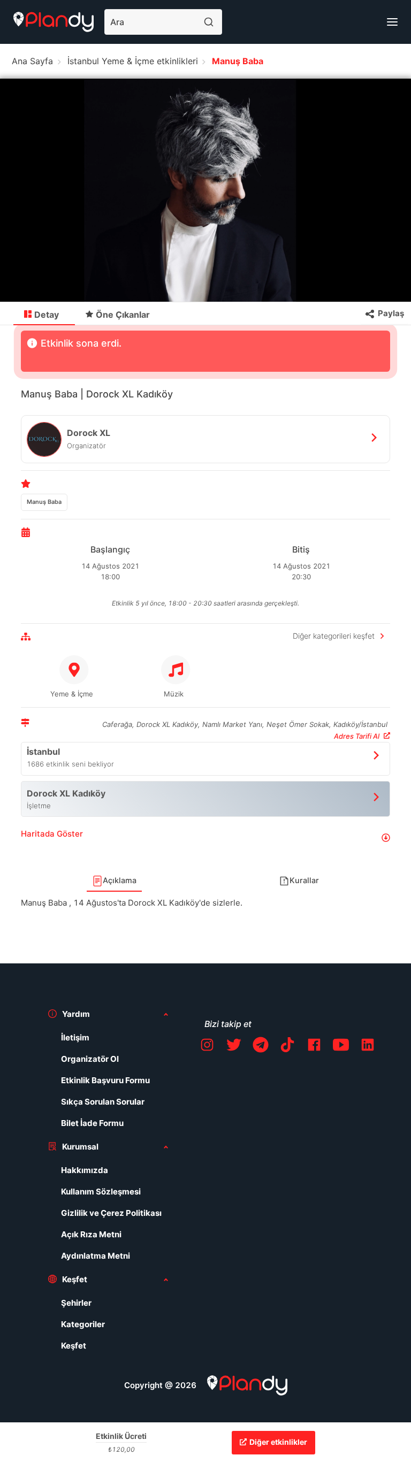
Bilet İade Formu (92, 1123)
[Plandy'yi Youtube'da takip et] (341, 1046)
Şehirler (76, 1303)
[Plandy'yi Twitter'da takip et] (234, 1046)
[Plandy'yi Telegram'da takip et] (261, 1046)
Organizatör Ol (90, 1059)
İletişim (75, 1037)
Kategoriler (83, 1324)
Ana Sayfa (32, 61)
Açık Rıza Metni (91, 1234)
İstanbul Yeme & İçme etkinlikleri (132, 61)
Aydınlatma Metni (95, 1256)
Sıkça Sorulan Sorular (102, 1102)
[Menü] (392, 22)
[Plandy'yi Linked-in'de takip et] (368, 1046)
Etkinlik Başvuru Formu (105, 1080)
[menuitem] (44, 314)
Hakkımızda (84, 1170)
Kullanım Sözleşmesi (101, 1191)
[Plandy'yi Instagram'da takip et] (207, 1046)
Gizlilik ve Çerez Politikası (111, 1213)
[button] (205, 838)
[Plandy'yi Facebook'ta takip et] (314, 1046)
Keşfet (73, 1346)
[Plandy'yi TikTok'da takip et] (287, 1046)
